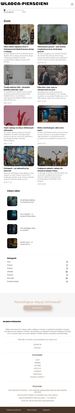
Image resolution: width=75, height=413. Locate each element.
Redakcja (37, 344)
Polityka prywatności (14, 410)
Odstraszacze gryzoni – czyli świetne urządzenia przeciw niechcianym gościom (52, 49)
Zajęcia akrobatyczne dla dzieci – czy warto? (37, 398)
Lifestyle (10, 271)
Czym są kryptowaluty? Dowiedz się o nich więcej (37, 395)
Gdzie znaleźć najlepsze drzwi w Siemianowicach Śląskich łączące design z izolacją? (19, 49)
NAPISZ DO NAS (37, 308)
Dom (9, 262)
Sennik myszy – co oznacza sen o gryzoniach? (26, 243)
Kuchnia (9, 268)
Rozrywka (10, 278)
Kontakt (37, 348)
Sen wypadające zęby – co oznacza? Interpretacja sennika (28, 229)
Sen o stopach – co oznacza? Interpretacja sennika (28, 215)
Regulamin (46, 410)
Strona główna (9, 12)
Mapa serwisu (32, 410)
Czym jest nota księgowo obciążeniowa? (37, 401)
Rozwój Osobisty (13, 281)
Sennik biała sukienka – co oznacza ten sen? (28, 201)
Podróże (10, 275)
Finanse (9, 265)
